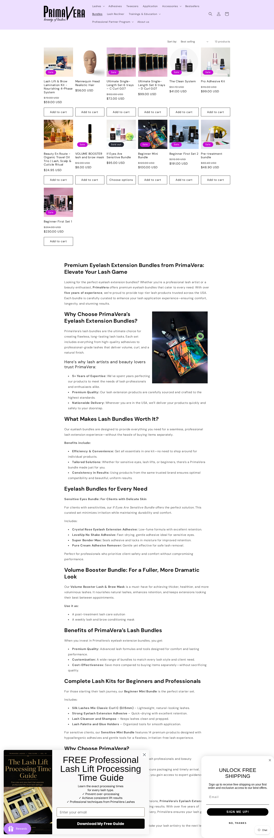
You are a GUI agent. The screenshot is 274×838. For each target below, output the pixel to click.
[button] (98, 6)
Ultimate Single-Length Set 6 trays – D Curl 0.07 (151, 85)
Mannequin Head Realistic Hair (87, 83)
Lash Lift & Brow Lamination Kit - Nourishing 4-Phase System (58, 87)
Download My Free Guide (100, 823)
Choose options (121, 180)
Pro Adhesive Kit (213, 81)
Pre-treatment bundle (211, 155)
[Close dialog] (144, 754)
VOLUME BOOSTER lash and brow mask (89, 155)
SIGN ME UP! (237, 811)
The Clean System (182, 81)
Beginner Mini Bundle (148, 155)
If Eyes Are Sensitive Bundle (119, 155)
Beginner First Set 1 (58, 221)
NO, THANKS (238, 823)
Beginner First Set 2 (183, 154)
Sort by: (172, 41)
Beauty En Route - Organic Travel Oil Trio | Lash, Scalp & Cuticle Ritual (57, 159)
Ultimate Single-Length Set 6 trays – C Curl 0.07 (120, 85)
